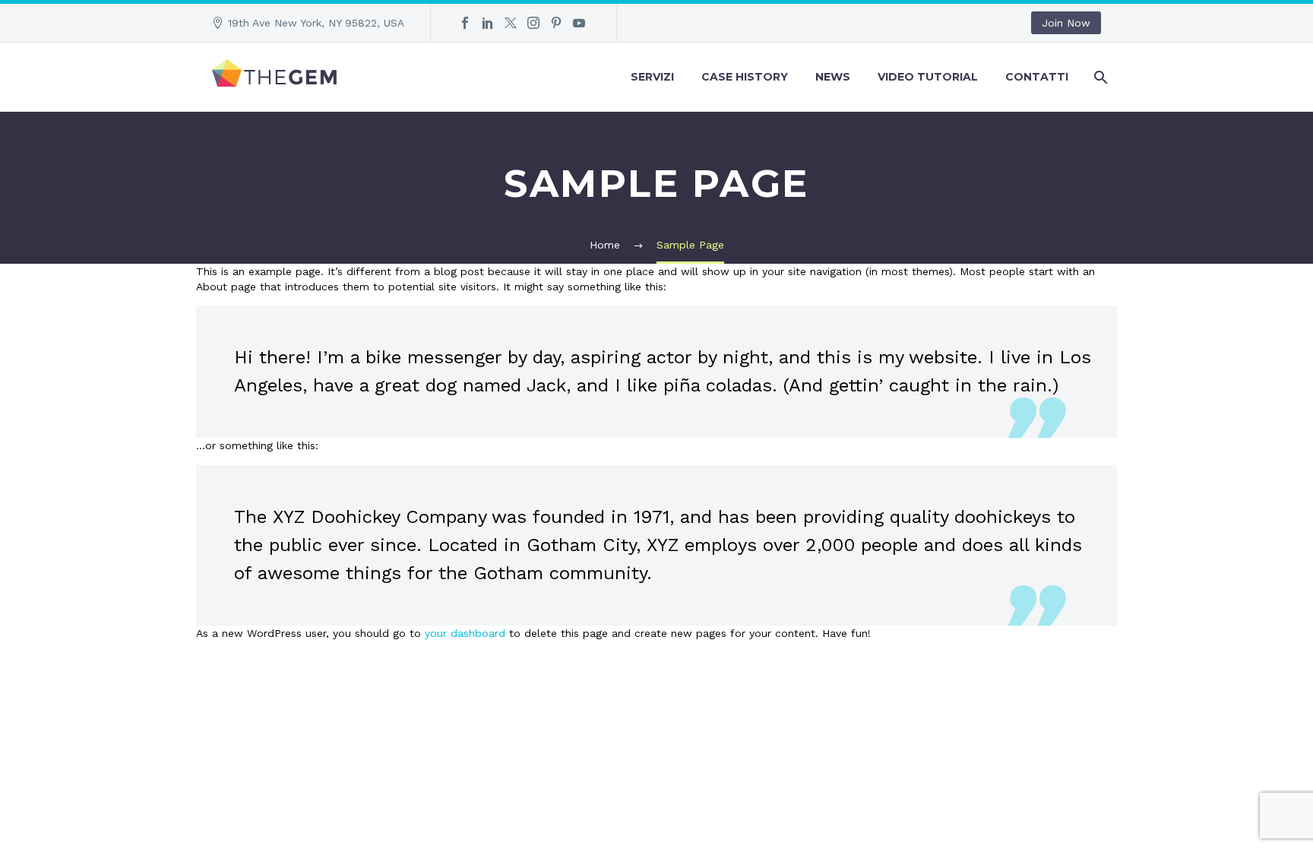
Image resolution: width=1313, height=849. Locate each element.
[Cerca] (1099, 77)
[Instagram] (533, 23)
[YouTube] (579, 23)
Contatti (1036, 77)
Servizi (652, 77)
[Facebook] (465, 23)
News (832, 77)
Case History (744, 77)
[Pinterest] (556, 23)
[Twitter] (510, 23)
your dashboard (465, 633)
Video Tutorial (928, 77)
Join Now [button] (1066, 23)
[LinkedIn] (487, 23)
